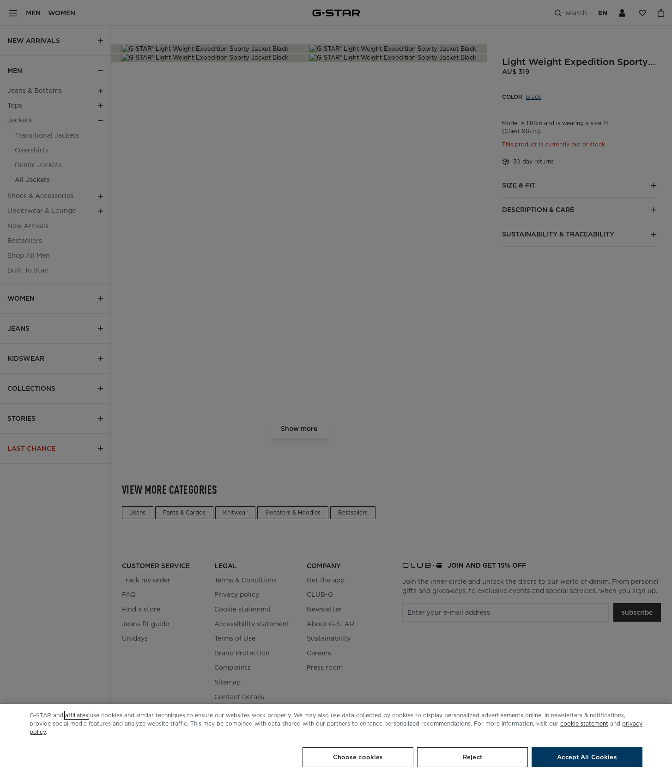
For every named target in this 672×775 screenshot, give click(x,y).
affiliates (76, 715)
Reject (472, 757)
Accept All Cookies (587, 757)
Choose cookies (358, 757)
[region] (336, 739)
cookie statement (584, 723)
